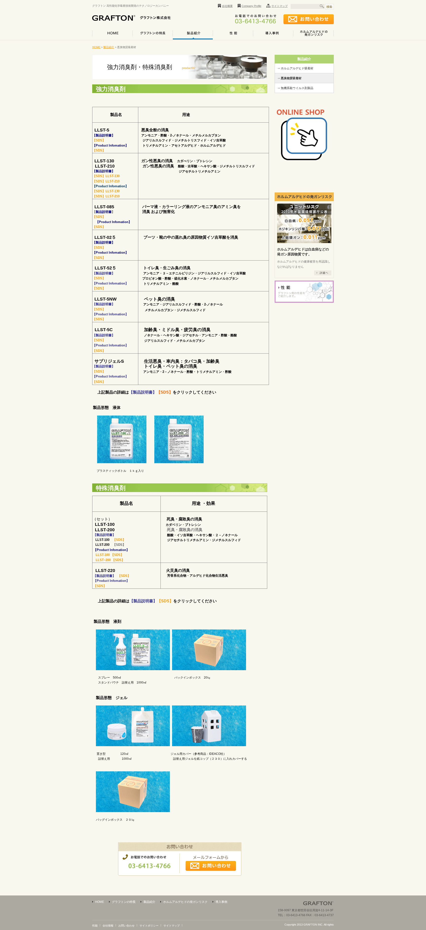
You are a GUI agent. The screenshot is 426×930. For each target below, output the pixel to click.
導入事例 (273, 33)
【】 (103, 212)
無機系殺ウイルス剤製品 (297, 88)
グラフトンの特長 (152, 33)
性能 (233, 33)
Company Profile (251, 5)
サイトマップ (279, 5)
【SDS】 (119, 545)
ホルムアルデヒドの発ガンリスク (313, 33)
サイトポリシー (149, 925)
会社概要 (227, 5)
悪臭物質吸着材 (291, 78)
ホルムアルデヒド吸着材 (297, 68)
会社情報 (108, 925)
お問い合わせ (126, 925)
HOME (112, 33)
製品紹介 (193, 33)
